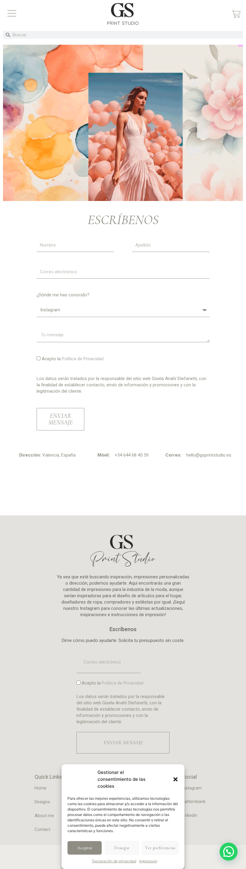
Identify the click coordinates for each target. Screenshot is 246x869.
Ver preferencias (160, 847)
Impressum (148, 861)
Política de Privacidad (83, 358)
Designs (42, 802)
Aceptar (84, 847)
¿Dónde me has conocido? (63, 295)
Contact (42, 829)
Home (40, 788)
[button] (175, 779)
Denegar (122, 847)
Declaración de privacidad (114, 861)
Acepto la (73, 358)
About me (44, 815)
